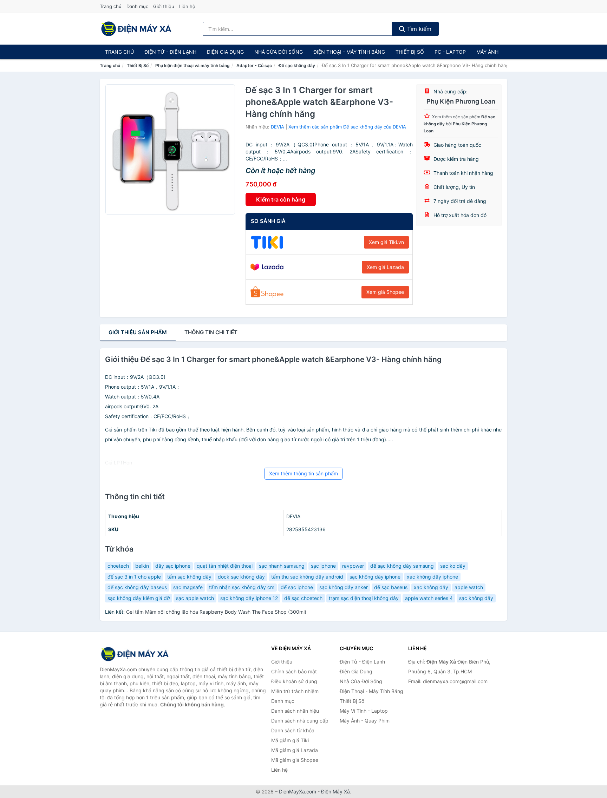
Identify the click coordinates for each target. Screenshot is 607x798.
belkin (142, 566)
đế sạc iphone (297, 587)
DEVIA (277, 127)
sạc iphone (323, 566)
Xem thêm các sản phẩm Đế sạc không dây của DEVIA (347, 127)
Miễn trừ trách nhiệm (295, 691)
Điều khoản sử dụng (294, 681)
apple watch (469, 587)
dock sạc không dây (241, 577)
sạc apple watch (195, 598)
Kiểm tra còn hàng (280, 199)
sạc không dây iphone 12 (249, 598)
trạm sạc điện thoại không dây (364, 598)
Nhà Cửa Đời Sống (278, 52)
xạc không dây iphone (432, 577)
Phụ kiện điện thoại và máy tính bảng (192, 65)
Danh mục (137, 6)
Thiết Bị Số (410, 52)
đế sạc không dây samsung (402, 566)
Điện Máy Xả (335, 791)
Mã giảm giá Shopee (294, 760)
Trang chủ (111, 6)
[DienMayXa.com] (136, 29)
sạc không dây (476, 598)
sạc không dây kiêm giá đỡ (138, 598)
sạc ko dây (452, 566)
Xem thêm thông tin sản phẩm (303, 473)
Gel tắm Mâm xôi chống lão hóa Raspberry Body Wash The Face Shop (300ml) (216, 612)
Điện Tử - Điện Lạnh (170, 52)
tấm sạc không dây (189, 577)
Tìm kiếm (418, 28)
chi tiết (210, 332)
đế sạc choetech (303, 598)
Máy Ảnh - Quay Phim (365, 721)
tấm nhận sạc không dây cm (241, 587)
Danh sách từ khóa (292, 730)
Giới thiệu (163, 6)
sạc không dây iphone (375, 577)
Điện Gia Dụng (225, 52)
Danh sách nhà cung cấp (299, 721)
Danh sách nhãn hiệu (295, 711)
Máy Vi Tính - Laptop (364, 711)
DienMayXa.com (297, 791)
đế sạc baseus (390, 587)
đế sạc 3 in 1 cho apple (134, 577)
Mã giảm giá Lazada (294, 750)
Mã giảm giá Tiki (290, 740)
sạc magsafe (188, 587)
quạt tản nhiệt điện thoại (225, 566)
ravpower (353, 566)
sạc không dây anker (343, 587)
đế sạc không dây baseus (137, 587)
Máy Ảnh (487, 52)
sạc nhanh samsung (282, 566)
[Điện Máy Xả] (135, 654)
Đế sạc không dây (297, 65)
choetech (118, 566)
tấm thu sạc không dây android (307, 577)
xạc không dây (431, 587)
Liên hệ (187, 6)
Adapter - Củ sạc (254, 65)
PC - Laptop (450, 52)
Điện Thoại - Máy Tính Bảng (349, 52)
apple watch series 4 (429, 598)
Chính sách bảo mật (294, 671)
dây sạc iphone (172, 566)
